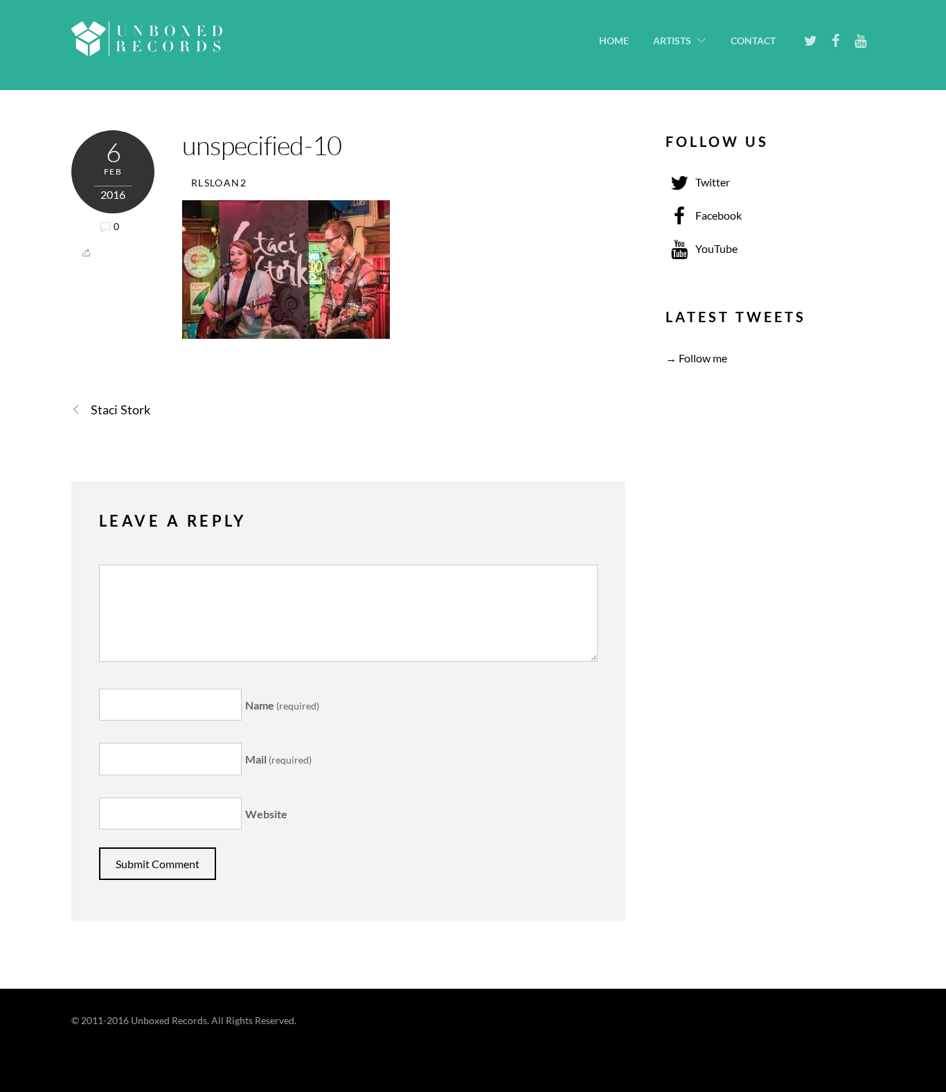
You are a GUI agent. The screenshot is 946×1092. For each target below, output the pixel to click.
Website (266, 813)
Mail (278, 759)
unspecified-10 (261, 145)
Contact (753, 40)
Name (282, 705)
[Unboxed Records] (146, 47)
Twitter (711, 181)
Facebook (717, 215)
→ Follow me (696, 357)
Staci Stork (120, 409)
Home (614, 40)
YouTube (715, 248)
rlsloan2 (219, 182)
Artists (672, 40)
